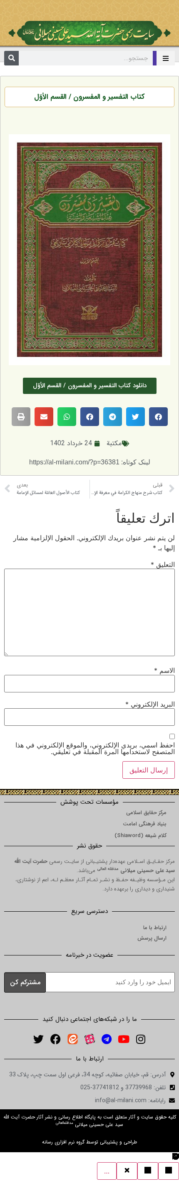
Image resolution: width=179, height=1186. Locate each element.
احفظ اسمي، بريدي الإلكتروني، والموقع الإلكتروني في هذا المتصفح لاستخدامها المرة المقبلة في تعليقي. (95, 748)
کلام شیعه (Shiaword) (140, 835)
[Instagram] (140, 1039)
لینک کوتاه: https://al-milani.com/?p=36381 (89, 462)
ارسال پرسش (152, 938)
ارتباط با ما (155, 927)
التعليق (163, 564)
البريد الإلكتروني (150, 704)
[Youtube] (123, 1039)
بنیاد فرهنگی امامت (145, 824)
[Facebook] (55, 1039)
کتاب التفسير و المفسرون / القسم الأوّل (89, 97)
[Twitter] (38, 1039)
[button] (158, 416)
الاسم (164, 670)
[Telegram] (106, 1039)
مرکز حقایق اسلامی (146, 812)
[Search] (11, 58)
